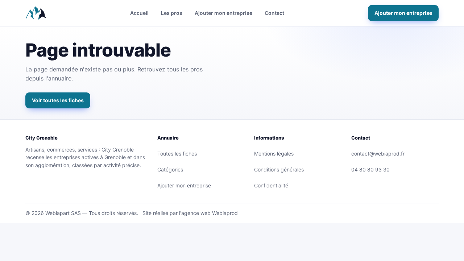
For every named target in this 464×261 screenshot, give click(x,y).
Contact (274, 13)
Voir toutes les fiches (58, 100)
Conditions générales (279, 169)
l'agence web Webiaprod (208, 213)
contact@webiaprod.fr (378, 153)
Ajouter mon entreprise (223, 13)
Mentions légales (274, 153)
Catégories (170, 169)
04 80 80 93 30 (370, 169)
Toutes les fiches (177, 153)
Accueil (139, 13)
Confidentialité (271, 185)
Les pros (171, 13)
